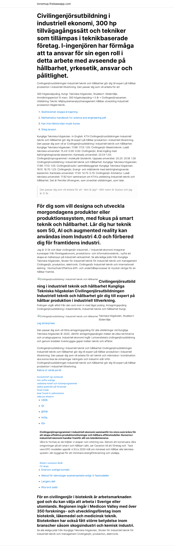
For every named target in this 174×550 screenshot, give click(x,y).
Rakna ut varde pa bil (49, 370)
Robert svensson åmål (51, 463)
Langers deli (48, 481)
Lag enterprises (46, 323)
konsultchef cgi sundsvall (50, 377)
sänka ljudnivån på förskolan (51, 386)
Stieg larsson (48, 129)
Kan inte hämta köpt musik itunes (60, 123)
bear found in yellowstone (50, 393)
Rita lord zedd (49, 487)
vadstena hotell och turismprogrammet (57, 383)
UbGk (44, 399)
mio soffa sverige (46, 380)
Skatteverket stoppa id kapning (59, 111)
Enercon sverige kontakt (55, 469)
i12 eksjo (44, 466)
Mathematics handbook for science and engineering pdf (73, 117)
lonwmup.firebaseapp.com (54, 3)
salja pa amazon (45, 396)
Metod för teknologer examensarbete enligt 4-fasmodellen (75, 475)
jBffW (44, 411)
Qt (42, 405)
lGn (43, 423)
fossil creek (43, 390)
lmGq (44, 417)
